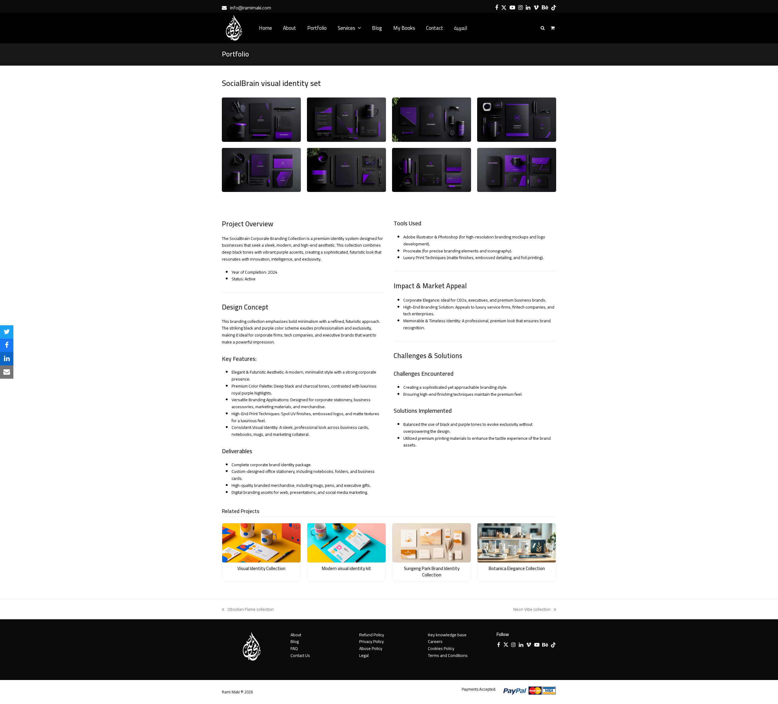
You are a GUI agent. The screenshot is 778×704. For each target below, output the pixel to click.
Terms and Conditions (448, 655)
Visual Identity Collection (261, 568)
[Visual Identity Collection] (261, 542)
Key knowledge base (447, 635)
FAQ (294, 648)
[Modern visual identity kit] (346, 542)
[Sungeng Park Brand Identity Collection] (431, 542)
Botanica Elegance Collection (517, 568)
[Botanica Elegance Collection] (516, 542)
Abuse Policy (370, 648)
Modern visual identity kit (346, 568)
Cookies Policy (441, 648)
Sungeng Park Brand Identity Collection (432, 571)
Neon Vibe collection (532, 609)
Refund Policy (371, 635)
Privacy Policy (371, 641)
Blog (295, 641)
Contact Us (300, 655)
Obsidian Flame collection (248, 609)
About (296, 635)
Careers (435, 641)
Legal (364, 655)
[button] (6, 332)
